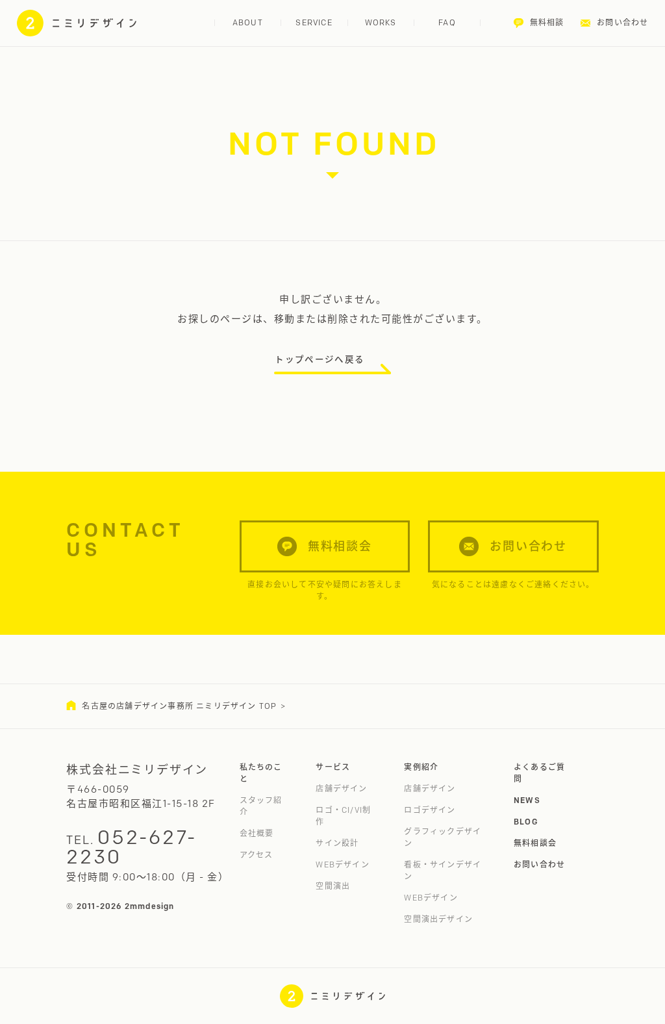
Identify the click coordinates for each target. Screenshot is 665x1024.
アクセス (256, 855)
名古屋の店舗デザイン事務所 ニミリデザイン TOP (179, 706)
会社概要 (257, 833)
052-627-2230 (131, 847)
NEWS (527, 800)
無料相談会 (535, 843)
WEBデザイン (342, 864)
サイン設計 (337, 843)
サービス (333, 767)
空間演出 (333, 886)
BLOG (526, 821)
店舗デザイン (341, 788)
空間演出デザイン (438, 919)
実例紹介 (421, 767)
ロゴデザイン (429, 810)
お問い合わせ (539, 864)
